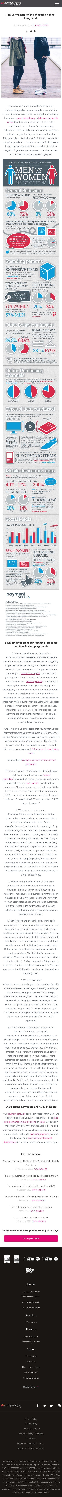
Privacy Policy (31, 1419)
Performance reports (31, 1296)
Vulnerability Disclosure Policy (31, 1448)
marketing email (34, 681)
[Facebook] (27, 31)
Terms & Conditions (31, 1429)
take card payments (39, 1134)
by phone (31, 1121)
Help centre (31, 1356)
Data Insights (41, 25)
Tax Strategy (31, 1439)
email (42, 1121)
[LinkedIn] (35, 31)
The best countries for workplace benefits (31, 1207)
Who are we (31, 1322)
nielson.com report (30, 673)
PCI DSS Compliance (31, 1291)
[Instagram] (59, 1405)
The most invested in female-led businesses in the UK (31, 1175)
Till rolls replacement (31, 1302)
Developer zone (31, 1372)
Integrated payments (31, 1341)
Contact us (31, 1361)
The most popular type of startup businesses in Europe (31, 1196)
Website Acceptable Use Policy (31, 1444)
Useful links (29, 1387)
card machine (32, 783)
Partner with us (31, 1336)
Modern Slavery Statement (31, 1434)
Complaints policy (31, 1378)
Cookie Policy (31, 1424)
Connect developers (31, 1367)
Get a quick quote (31, 1238)
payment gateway (26, 118)
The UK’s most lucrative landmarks (31, 1217)
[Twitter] (31, 31)
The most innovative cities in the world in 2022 (31, 1186)
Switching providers (31, 1307)
